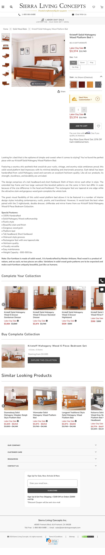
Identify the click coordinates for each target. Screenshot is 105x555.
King (91, 62)
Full (73, 62)
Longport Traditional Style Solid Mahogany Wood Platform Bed (73, 415)
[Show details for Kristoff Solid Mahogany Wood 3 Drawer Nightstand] (74, 298)
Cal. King (75, 67)
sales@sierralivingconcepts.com (67, 527)
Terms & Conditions (55, 537)
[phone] (102, 281)
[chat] (102, 289)
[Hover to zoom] (38, 60)
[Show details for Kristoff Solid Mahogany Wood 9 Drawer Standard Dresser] (45, 298)
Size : (72, 57)
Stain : (72, 77)
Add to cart (81, 126)
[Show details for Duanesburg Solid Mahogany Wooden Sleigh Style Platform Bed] (16, 398)
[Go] (97, 99)
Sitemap (72, 537)
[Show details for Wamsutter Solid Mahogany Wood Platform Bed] (45, 398)
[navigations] (3, 7)
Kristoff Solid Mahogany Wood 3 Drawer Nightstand (72, 315)
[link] (52, 541)
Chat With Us (80, 14)
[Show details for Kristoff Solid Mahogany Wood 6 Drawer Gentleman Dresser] (16, 298)
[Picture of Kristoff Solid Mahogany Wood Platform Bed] (6, 38)
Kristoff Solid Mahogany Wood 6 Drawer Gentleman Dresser (14, 315)
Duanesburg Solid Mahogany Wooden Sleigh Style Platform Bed (15, 415)
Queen (82, 62)
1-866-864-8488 (28, 14)
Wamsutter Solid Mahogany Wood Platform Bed (44, 415)
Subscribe (52, 491)
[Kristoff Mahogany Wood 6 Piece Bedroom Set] (13, 356)
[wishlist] (93, 7)
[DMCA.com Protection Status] (87, 536)
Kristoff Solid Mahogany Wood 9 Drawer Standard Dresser (44, 315)
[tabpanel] (52, 211)
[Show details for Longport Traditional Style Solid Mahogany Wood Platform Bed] (74, 398)
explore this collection (44, 360)
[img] (58, 91)
